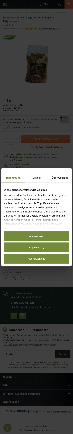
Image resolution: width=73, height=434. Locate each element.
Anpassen (34, 247)
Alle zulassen (36, 236)
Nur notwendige (36, 258)
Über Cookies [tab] (60, 177)
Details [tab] (36, 177)
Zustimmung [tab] (13, 177)
